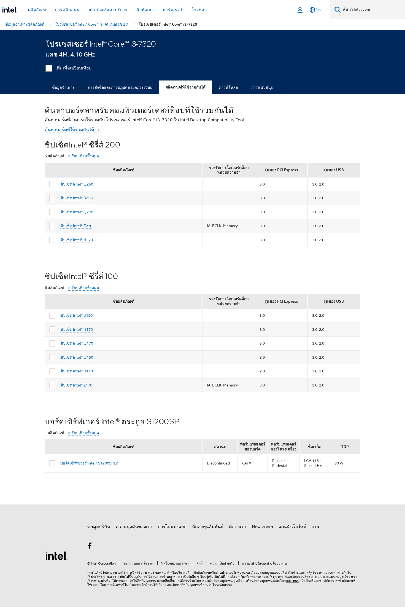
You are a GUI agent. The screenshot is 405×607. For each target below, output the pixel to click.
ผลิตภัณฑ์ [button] (37, 9)
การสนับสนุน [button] (67, 9)
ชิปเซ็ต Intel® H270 (76, 239)
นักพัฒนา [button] (145, 9)
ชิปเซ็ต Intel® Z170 (76, 385)
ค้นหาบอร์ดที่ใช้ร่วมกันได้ (70, 130)
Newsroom (262, 527)
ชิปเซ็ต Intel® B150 (76, 315)
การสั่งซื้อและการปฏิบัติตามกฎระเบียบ (120, 87)
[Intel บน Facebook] (89, 547)
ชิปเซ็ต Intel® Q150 (76, 357)
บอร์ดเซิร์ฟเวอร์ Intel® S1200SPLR (89, 463)
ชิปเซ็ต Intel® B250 (76, 197)
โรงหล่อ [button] (199, 9)
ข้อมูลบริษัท (98, 527)
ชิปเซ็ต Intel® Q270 (76, 212)
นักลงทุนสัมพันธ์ (207, 527)
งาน (315, 527)
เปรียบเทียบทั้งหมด (83, 156)
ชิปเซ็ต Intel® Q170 (76, 343)
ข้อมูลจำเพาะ (63, 87)
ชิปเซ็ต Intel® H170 (76, 329)
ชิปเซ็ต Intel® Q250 (76, 184)
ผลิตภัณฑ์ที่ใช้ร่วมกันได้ (186, 87)
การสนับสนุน (262, 87)
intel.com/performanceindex (248, 576)
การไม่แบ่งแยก (172, 527)
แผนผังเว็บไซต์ (292, 527)
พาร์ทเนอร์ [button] (173, 9)
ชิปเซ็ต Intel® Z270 (76, 225)
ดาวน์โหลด (228, 87)
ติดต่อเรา (237, 527)
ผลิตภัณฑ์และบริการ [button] (108, 9)
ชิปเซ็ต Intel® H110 (76, 371)
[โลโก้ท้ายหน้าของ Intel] (56, 555)
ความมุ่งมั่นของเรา (134, 527)
